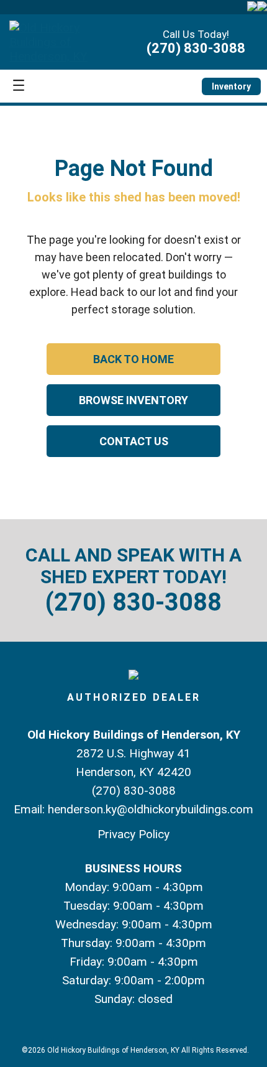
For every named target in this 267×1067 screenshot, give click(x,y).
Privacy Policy (133, 834)
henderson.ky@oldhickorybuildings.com (150, 809)
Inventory (231, 86)
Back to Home (133, 359)
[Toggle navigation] (18, 86)
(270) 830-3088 (196, 48)
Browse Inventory (133, 400)
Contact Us (133, 441)
